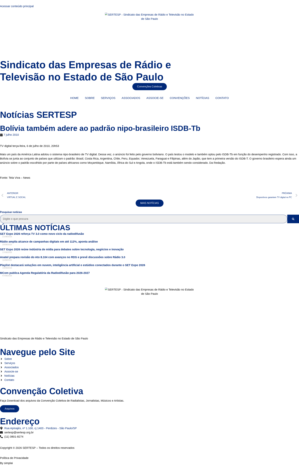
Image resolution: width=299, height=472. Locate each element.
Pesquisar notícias (11, 212)
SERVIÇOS (108, 98)
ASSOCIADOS (131, 98)
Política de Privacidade (14, 458)
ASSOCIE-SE (155, 98)
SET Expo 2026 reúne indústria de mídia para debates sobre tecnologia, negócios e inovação (62, 249)
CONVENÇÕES (180, 98)
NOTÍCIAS (202, 98)
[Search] (293, 219)
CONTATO (222, 98)
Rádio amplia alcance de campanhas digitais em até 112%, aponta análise (49, 241)
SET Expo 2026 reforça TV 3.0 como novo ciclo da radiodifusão (42, 233)
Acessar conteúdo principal (17, 6)
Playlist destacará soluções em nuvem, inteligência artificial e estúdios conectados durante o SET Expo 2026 (72, 265)
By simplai (6, 463)
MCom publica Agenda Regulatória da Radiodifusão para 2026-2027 (45, 272)
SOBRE (90, 98)
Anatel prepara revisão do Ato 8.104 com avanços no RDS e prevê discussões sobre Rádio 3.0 (62, 257)
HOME (74, 98)
